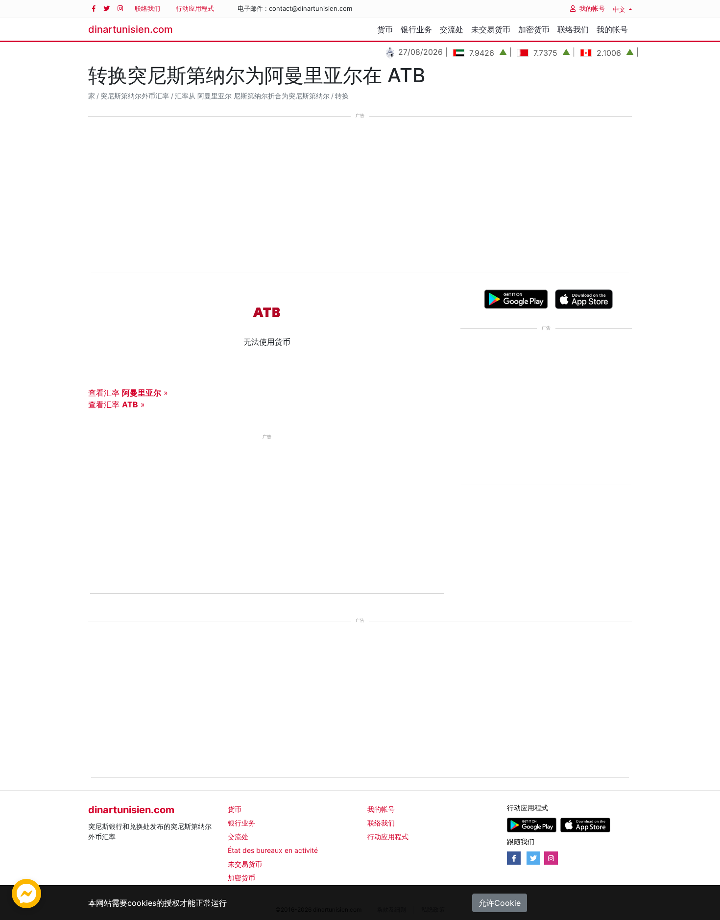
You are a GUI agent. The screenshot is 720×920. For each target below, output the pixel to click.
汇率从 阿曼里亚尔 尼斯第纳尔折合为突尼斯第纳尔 (252, 96)
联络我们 (147, 8)
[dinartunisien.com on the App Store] (585, 824)
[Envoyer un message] (26, 892)
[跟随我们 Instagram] (120, 8)
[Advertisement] (360, 195)
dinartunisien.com (130, 29)
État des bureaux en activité (273, 850)
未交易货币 (490, 29)
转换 (342, 96)
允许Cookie (500, 903)
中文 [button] (620, 9)
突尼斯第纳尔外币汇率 (134, 96)
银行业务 (416, 29)
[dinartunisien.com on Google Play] (531, 824)
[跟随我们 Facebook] (93, 8)
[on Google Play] (516, 298)
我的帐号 (592, 8)
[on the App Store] (584, 298)
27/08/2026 (406, 52)
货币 (385, 29)
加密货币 (534, 29)
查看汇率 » (128, 393)
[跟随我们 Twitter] (106, 8)
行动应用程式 (195, 8)
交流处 (451, 29)
